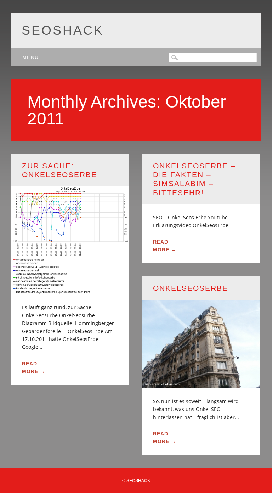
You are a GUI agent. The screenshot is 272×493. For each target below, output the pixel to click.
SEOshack (63, 30)
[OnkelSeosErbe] (201, 384)
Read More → (33, 367)
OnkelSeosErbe (190, 288)
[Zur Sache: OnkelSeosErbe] (70, 290)
